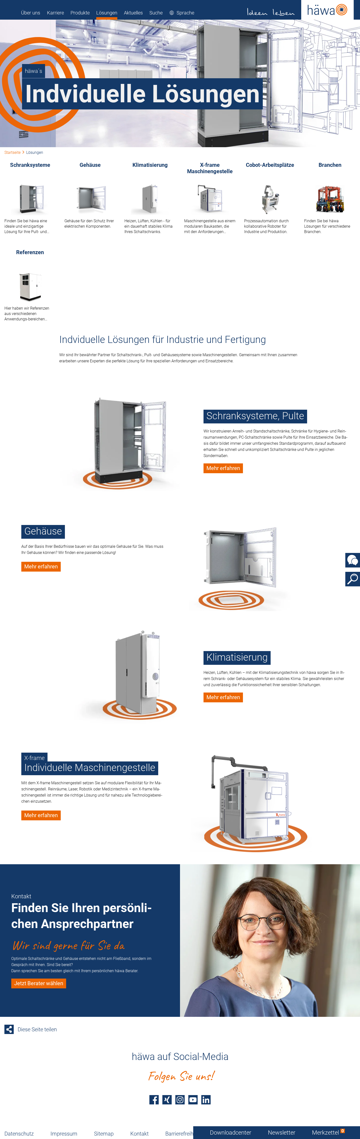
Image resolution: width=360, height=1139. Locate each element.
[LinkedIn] (206, 1099)
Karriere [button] (55, 13)
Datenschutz (19, 1134)
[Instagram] (180, 1099)
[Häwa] (300, 10)
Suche (156, 13)
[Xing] (167, 1099)
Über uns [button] (30, 13)
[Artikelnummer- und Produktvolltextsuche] (352, 579)
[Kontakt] (352, 560)
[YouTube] (193, 1099)
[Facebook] (154, 1099)
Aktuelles (133, 13)
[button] (181, 13)
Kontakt (139, 1134)
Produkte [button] (80, 13)
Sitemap (104, 1134)
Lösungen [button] (106, 13)
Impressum (63, 1134)
